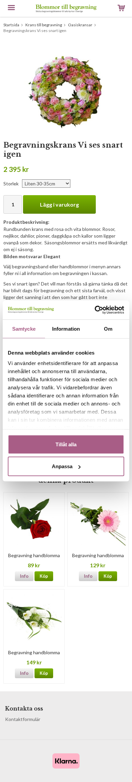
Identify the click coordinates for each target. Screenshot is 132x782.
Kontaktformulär (22, 719)
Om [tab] (108, 328)
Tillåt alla (66, 444)
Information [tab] (66, 328)
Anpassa (62, 466)
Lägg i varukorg (59, 204)
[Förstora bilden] (66, 89)
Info (24, 576)
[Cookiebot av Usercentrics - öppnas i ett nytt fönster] (95, 310)
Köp (44, 576)
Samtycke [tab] (24, 328)
